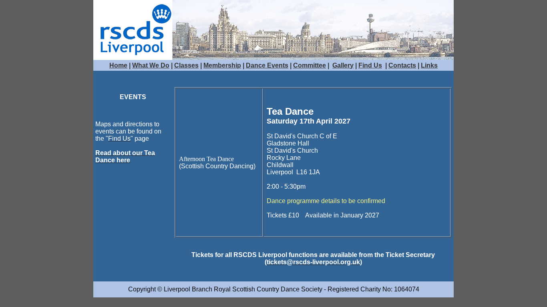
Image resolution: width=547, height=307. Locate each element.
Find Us (370, 65)
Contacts (402, 65)
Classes (186, 65)
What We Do (150, 65)
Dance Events (267, 65)
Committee (309, 65)
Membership (222, 65)
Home (118, 65)
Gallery (343, 65)
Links (429, 65)
